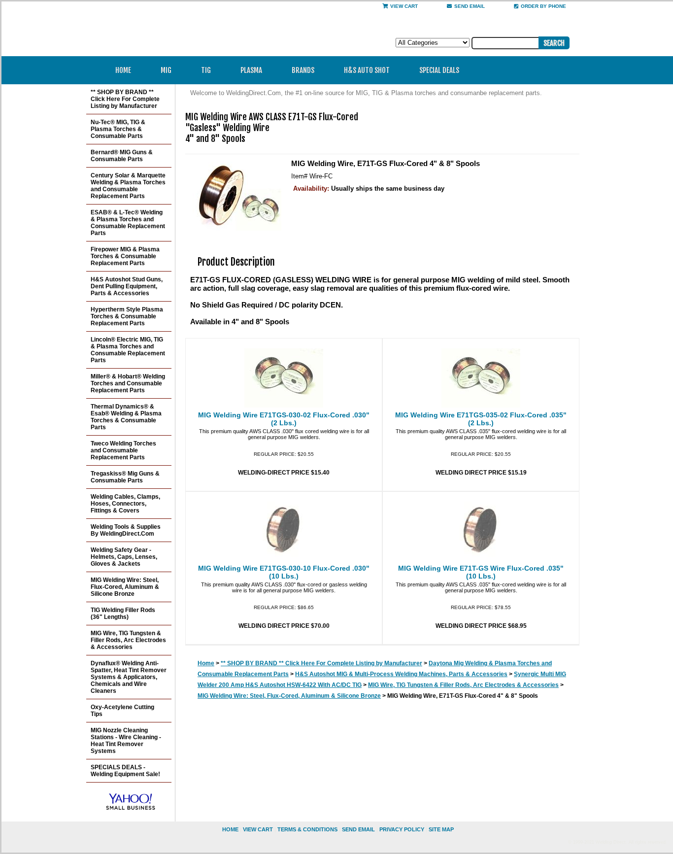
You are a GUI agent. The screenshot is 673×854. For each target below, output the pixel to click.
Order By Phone (543, 6)
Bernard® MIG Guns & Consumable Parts (122, 156)
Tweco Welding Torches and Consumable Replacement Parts (123, 450)
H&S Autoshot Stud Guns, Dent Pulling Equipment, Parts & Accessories (127, 286)
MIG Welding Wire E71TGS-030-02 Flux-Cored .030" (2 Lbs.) (284, 419)
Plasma (251, 70)
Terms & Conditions (307, 829)
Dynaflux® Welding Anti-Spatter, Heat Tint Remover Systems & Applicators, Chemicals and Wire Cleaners (129, 677)
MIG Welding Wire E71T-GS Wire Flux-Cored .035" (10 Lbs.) (481, 572)
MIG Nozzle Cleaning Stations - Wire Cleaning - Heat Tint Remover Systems (126, 740)
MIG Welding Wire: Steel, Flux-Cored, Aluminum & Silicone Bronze (289, 695)
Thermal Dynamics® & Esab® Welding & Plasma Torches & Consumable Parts (126, 417)
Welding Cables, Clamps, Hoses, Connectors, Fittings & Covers (125, 503)
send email (469, 6)
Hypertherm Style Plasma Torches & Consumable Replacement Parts (127, 316)
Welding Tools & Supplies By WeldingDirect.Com (126, 530)
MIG (166, 70)
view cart (258, 829)
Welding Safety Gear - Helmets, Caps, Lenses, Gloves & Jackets (124, 557)
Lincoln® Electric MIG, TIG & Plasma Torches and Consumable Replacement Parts (128, 350)
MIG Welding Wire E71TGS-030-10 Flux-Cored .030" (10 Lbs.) (284, 572)
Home (123, 70)
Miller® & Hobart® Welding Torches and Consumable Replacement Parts (128, 383)
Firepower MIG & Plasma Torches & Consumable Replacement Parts (125, 256)
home (230, 829)
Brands (303, 70)
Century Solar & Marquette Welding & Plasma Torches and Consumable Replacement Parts (128, 186)
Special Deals (439, 70)
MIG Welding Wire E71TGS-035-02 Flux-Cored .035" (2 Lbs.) (481, 419)
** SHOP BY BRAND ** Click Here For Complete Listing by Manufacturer (321, 663)
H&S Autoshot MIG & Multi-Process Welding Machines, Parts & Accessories (401, 674)
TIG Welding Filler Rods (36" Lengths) (123, 613)
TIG (206, 70)
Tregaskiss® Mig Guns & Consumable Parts (125, 477)
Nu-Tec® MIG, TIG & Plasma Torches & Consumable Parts (118, 129)
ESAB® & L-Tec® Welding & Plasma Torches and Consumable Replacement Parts (128, 223)
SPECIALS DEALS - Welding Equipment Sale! (125, 771)
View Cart (404, 6)
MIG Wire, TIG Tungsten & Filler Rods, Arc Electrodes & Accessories (463, 685)
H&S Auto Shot (367, 70)
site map (441, 829)
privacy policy (401, 829)
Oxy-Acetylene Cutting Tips (122, 710)
